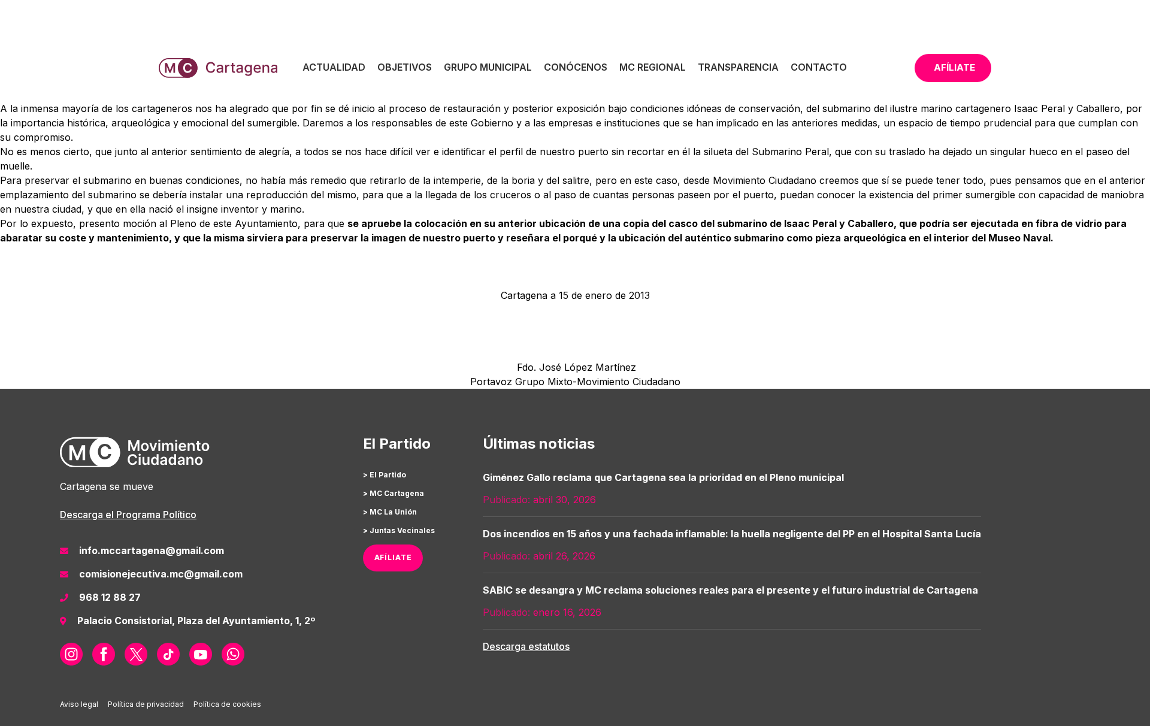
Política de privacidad (146, 704)
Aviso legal (79, 704)
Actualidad (333, 67)
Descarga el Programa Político (128, 515)
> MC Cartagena (393, 493)
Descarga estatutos (526, 646)
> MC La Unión (390, 511)
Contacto (819, 67)
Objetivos (404, 67)
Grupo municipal (488, 67)
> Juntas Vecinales (399, 530)
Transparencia (738, 67)
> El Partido (384, 474)
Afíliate (954, 67)
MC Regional (652, 67)
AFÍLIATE (393, 557)
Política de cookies (227, 704)
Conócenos (575, 67)
